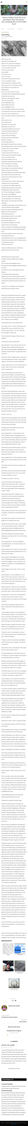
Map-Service (14, 1124)
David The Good (9, 36)
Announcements (10, 29)
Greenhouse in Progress (14, 1030)
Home (2, 29)
